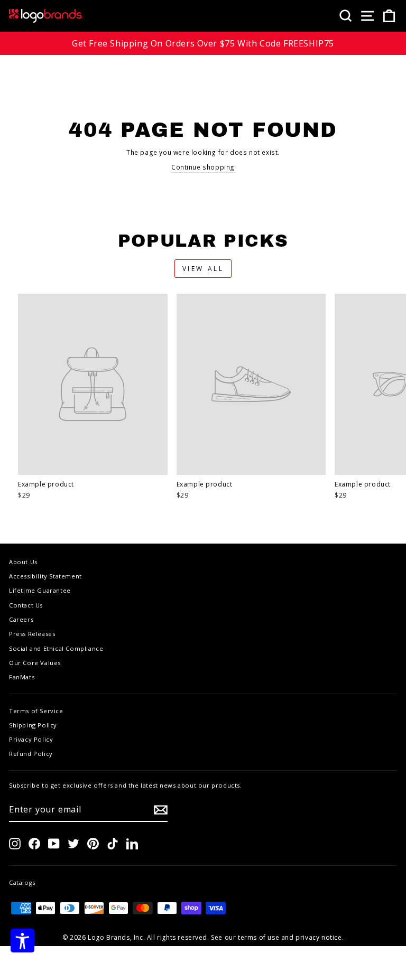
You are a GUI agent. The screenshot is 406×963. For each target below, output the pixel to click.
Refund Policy (31, 754)
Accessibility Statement (45, 576)
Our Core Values (35, 663)
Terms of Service (36, 711)
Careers (21, 619)
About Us (23, 562)
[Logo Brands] (46, 16)
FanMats (21, 677)
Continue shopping (203, 167)
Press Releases (32, 634)
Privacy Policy (31, 739)
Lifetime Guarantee (40, 590)
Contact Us (26, 605)
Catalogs (22, 882)
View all (203, 268)
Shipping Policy (33, 725)
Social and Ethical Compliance (56, 648)
